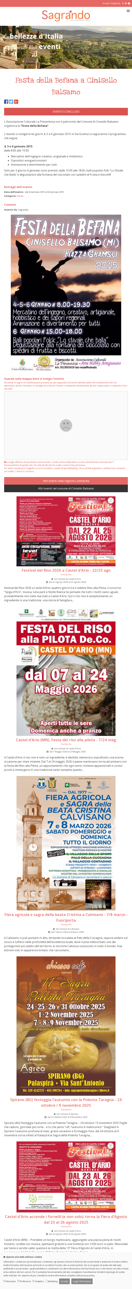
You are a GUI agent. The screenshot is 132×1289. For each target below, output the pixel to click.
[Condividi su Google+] (16, 102)
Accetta (64, 1281)
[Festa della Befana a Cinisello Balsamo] (66, 370)
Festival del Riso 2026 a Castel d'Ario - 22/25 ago (66, 570)
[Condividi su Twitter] (11, 102)
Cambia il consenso (24, 471)
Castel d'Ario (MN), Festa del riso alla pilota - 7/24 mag (66, 739)
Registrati (115, 3)
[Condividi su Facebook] (6, 102)
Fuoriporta (66, 574)
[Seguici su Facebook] (122, 3)
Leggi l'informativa (82, 1281)
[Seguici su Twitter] (125, 3)
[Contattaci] (129, 3)
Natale (20, 195)
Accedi (106, 3)
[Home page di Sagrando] (66, 20)
